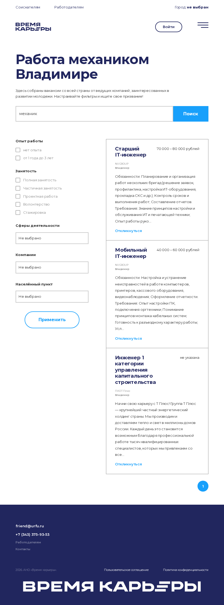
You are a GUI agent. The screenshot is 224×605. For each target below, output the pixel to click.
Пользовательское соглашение (126, 570)
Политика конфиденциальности (185, 570)
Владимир (122, 167)
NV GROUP (121, 163)
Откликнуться (128, 230)
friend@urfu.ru (30, 526)
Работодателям (68, 7)
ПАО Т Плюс (122, 390)
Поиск (190, 113)
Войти (168, 27)
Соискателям (28, 7)
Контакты (23, 549)
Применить (52, 319)
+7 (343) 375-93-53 (32, 534)
